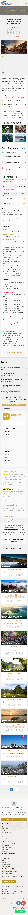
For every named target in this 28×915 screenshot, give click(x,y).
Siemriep (4, 834)
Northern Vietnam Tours (14, 7)
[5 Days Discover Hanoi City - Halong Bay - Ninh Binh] (14, 742)
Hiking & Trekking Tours (8, 847)
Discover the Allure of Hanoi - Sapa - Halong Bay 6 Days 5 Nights (13, 617)
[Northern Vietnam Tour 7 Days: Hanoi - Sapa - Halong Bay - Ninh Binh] (14, 637)
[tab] (14, 368)
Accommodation (8, 69)
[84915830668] (15, 520)
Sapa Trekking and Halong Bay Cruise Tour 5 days (13, 772)
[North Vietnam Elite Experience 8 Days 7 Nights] (14, 716)
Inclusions (6, 73)
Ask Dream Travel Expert (14, 819)
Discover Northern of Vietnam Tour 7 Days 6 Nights (13, 565)
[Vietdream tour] (2, 7)
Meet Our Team (6, 862)
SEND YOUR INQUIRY (13, 405)
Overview (5, 57)
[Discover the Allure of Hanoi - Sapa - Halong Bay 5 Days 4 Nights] (14, 586)
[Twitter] (11, 520)
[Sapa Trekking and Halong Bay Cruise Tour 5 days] (14, 767)
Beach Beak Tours (7, 851)
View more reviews (8, 516)
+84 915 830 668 (9, 871)
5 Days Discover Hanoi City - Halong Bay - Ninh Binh (13, 746)
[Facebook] (8, 520)
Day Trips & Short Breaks (8, 843)
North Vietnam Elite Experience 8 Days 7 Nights (14, 721)
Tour (6, 7)
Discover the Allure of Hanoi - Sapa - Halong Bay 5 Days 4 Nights (13, 591)
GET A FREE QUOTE (9, 881)
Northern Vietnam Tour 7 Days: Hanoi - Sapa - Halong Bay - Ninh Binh (14, 642)
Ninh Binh (14, 650)
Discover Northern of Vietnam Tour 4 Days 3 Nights (13, 669)
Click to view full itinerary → (14, 353)
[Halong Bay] (7, 138)
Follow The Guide (6, 864)
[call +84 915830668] (19, 520)
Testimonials (5, 858)
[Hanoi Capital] (7, 129)
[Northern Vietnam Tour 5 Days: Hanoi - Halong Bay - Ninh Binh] (14, 690)
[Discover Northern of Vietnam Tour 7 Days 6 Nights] (14, 560)
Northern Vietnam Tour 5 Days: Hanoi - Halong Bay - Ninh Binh (14, 695)
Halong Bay (18, 30)
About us (4, 856)
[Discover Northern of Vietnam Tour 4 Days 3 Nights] (14, 665)
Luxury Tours (5, 849)
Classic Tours (5, 841)
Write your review (14, 423)
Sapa (23, 572)
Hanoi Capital (11, 30)
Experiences (7, 65)
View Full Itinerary (8, 61)
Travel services (6, 866)
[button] (14, 368)
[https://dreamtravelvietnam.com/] (6, 2)
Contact (4, 860)
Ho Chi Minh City (6, 832)
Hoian (3, 836)
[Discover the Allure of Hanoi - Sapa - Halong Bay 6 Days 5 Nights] (14, 612)
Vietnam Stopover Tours (8, 845)
